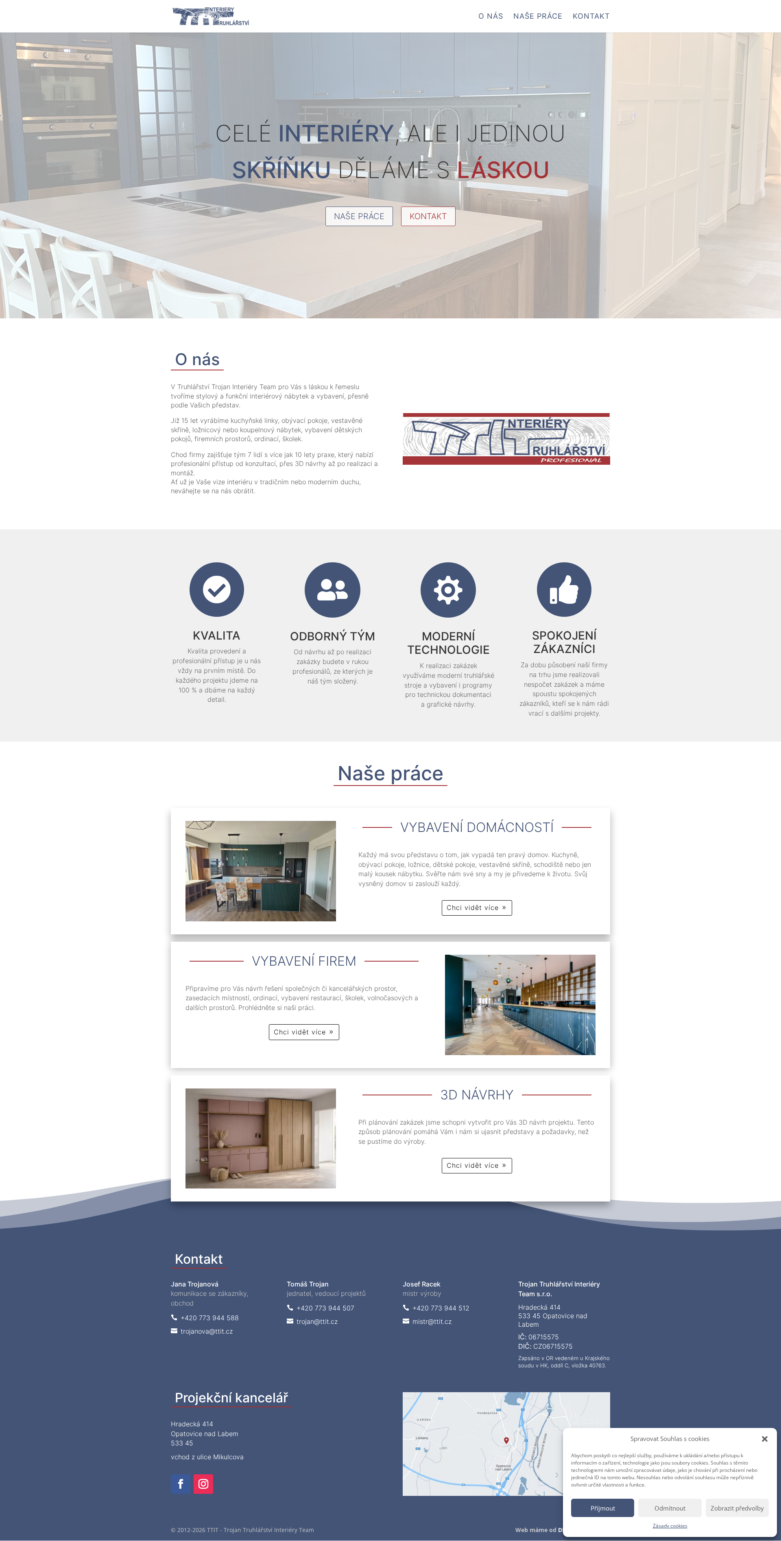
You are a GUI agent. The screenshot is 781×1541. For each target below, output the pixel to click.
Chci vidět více (473, 907)
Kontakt (591, 16)
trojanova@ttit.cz (202, 1331)
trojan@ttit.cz (312, 1321)
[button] (765, 1439)
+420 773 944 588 (205, 1318)
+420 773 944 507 (320, 1308)
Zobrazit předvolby (737, 1508)
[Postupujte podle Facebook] (180, 1484)
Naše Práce (538, 16)
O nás (490, 16)
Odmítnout (669, 1508)
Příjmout (603, 1508)
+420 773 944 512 (436, 1308)
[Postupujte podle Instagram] (203, 1484)
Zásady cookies (670, 1525)
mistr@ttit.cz (427, 1321)
